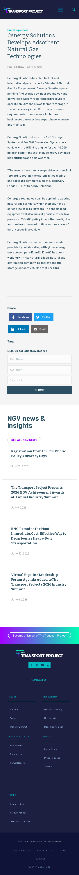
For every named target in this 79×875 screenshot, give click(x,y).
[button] (39, 390)
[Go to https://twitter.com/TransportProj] (37, 665)
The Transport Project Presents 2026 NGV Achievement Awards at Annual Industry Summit (37, 492)
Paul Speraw (15, 66)
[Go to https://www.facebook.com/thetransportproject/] (31, 665)
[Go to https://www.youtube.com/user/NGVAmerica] (42, 665)
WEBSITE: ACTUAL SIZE (39, 867)
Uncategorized (17, 30)
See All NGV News (24, 440)
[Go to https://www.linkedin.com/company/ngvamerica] (48, 665)
